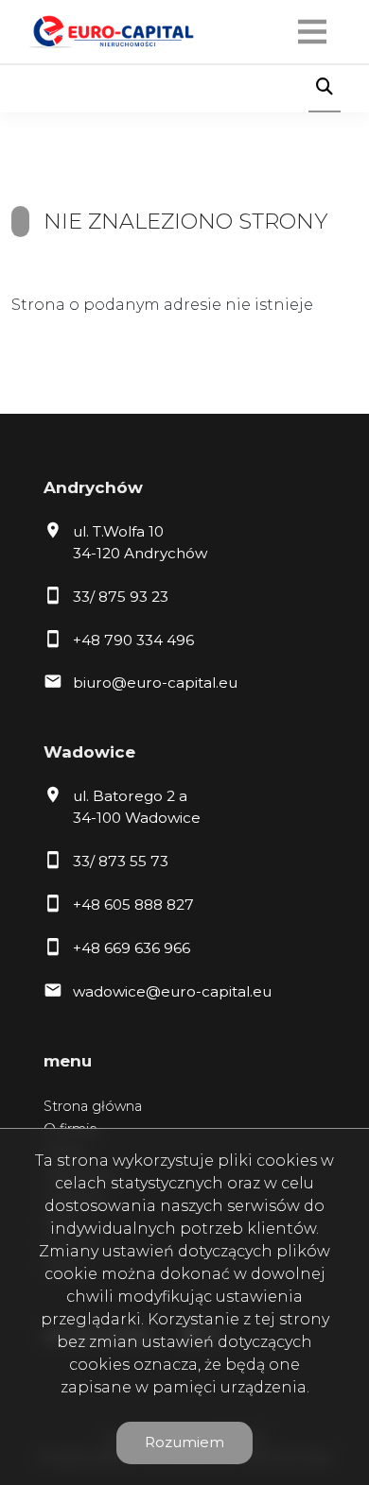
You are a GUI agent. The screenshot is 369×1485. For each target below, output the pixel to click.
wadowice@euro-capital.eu (172, 991)
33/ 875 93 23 (120, 597)
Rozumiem (184, 1442)
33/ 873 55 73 (120, 861)
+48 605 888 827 (133, 904)
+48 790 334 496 (133, 640)
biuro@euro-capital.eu (155, 682)
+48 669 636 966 (131, 948)
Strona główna (93, 1106)
